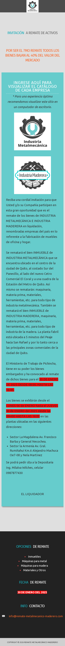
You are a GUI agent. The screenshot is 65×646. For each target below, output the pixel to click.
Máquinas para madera (34, 565)
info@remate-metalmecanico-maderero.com (36, 616)
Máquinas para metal (34, 561)
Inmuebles (34, 556)
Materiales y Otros (34, 570)
